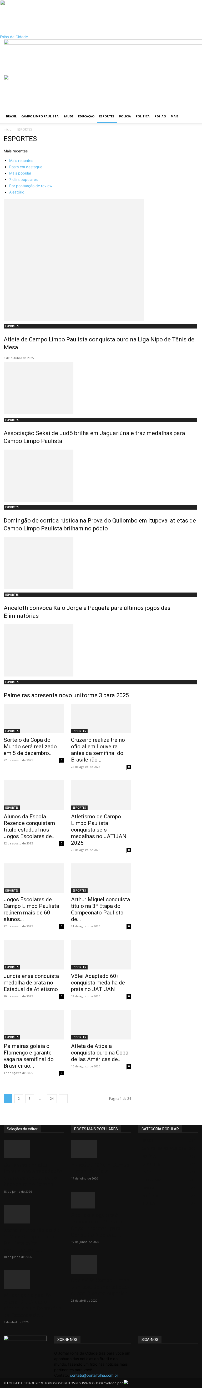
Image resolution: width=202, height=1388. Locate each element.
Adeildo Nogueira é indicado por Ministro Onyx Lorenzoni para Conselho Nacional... (97, 1225)
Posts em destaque (25, 167)
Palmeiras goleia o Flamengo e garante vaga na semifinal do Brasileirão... (29, 1056)
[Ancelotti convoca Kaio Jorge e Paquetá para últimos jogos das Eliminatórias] (101, 563)
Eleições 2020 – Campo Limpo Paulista (100, 1168)
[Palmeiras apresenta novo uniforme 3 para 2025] (101, 650)
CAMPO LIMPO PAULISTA (40, 116)
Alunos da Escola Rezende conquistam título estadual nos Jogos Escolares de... (30, 826)
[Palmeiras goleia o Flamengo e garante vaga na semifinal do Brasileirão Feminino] (34, 1024)
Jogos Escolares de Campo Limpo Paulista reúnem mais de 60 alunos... (31, 909)
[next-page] (63, 1098)
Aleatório (16, 192)
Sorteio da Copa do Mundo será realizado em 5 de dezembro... (30, 746)
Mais (175, 116)
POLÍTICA (143, 116)
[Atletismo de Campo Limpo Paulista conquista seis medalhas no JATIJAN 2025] (101, 795)
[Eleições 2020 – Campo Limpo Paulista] (101, 1149)
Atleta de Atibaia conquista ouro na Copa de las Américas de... (99, 1052)
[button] (192, 45)
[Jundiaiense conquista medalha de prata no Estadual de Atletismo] (34, 954)
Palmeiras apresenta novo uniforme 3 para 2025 (66, 695)
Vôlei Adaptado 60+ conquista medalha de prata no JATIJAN (98, 982)
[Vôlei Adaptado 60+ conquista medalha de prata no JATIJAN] (101, 954)
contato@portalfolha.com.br (94, 1375)
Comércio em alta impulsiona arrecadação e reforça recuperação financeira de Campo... (33, 1175)
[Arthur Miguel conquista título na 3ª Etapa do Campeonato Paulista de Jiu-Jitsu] (101, 878)
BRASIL (11, 116)
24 (52, 1098)
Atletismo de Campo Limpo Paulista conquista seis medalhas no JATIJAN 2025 (99, 829)
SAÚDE (68, 116)
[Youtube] (155, 1353)
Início (8, 129)
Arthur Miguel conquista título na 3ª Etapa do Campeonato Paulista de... (100, 909)
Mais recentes (21, 160)
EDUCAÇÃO (86, 116)
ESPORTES (106, 116)
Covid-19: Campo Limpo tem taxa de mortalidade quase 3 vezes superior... (101, 1287)
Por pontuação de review (30, 185)
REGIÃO (160, 116)
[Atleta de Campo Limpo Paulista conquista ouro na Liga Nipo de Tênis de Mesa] (101, 260)
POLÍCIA (125, 116)
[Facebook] (140, 1353)
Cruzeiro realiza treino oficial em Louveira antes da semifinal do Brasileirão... (98, 750)
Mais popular (20, 173)
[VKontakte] (152, 1353)
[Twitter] (144, 1353)
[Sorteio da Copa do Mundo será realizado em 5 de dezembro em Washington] (34, 719)
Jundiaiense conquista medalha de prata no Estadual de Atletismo (31, 982)
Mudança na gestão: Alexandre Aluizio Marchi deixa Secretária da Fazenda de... (33, 1305)
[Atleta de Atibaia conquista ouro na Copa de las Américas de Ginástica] (101, 1024)
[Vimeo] (148, 1353)
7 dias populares (23, 179)
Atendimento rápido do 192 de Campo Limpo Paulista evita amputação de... (32, 1240)
